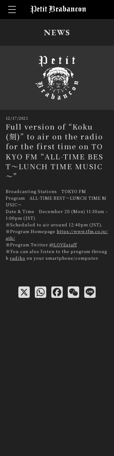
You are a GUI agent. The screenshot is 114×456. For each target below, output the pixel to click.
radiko (17, 258)
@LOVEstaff (63, 245)
